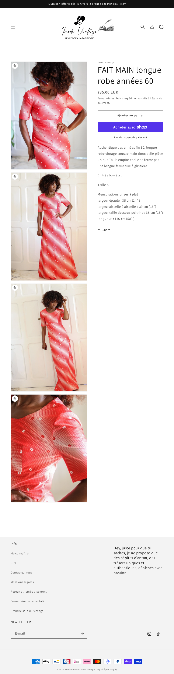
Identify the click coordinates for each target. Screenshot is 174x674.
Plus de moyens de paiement (130, 137)
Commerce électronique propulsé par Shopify (94, 669)
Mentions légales (22, 582)
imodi (68, 669)
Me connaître (19, 553)
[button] (12, 26)
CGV (13, 563)
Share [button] (106, 230)
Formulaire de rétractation (29, 601)
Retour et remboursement (29, 591)
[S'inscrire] (82, 634)
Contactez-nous (21, 572)
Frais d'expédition (127, 98)
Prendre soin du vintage (27, 611)
